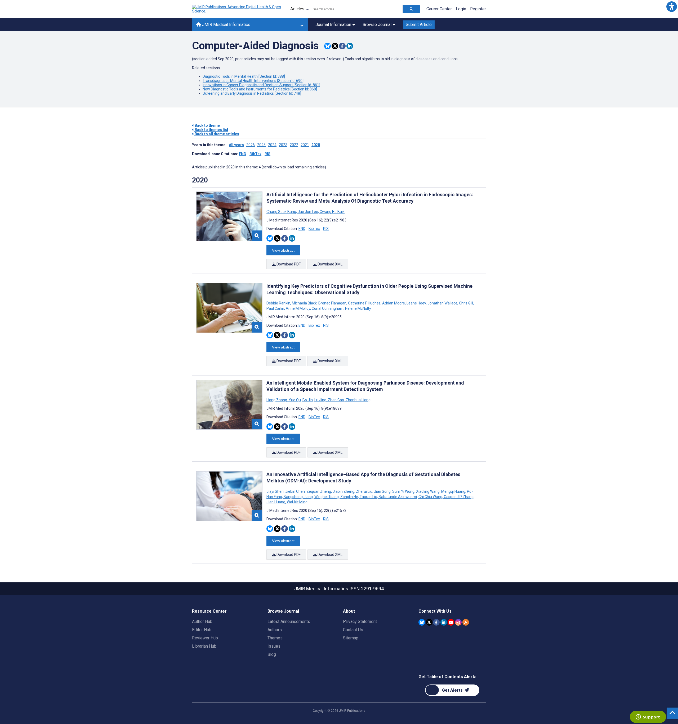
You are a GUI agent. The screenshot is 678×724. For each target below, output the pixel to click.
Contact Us (353, 629)
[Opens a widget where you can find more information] (648, 717)
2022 (294, 145)
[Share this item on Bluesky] (327, 46)
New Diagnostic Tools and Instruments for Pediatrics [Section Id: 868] (260, 89)
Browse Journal (377, 24)
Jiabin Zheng (343, 491)
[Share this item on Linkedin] (349, 46)
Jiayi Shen (275, 491)
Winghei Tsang (327, 497)
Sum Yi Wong (403, 491)
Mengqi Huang (453, 491)
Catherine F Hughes (364, 303)
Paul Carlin (275, 308)
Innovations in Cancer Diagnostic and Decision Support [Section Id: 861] (261, 85)
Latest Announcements (288, 621)
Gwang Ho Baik (332, 212)
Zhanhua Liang (358, 400)
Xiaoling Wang (427, 491)
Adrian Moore (393, 303)
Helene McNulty (357, 308)
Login (461, 8)
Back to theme (207, 125)
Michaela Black (304, 303)
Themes (275, 637)
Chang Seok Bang (281, 212)
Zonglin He (349, 497)
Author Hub (202, 621)
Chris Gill (466, 303)
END (242, 154)
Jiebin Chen (295, 491)
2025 (261, 145)
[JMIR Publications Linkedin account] (443, 622)
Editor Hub (201, 629)
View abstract (283, 250)
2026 (250, 145)
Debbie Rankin (278, 303)
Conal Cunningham (327, 308)
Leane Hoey (416, 303)
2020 (315, 145)
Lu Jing (320, 400)
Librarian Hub (204, 646)
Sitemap (350, 637)
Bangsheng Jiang (298, 497)
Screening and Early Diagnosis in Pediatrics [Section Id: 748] (252, 93)
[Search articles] (411, 9)
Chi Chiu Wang (430, 497)
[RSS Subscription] (465, 622)
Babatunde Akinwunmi (398, 497)
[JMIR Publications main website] (237, 9)
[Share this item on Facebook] (342, 46)
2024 (272, 145)
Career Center (439, 8)
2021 (305, 145)
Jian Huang (276, 502)
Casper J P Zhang (458, 497)
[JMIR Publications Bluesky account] (421, 622)
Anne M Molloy (298, 308)
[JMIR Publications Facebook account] (436, 622)
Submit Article (419, 24)
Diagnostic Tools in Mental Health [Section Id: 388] (244, 76)
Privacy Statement (360, 621)
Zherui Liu (364, 491)
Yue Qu (295, 400)
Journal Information (333, 24)
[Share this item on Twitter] (335, 46)
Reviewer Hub (205, 637)
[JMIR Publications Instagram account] (458, 622)
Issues (273, 646)
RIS (267, 154)
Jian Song (382, 491)
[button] (671, 6)
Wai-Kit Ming (296, 502)
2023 (283, 145)
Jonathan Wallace (442, 303)
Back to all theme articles (216, 134)
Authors (274, 629)
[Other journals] (302, 24)
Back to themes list (211, 130)
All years (236, 145)
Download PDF (288, 264)
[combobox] (356, 9)
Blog (271, 654)
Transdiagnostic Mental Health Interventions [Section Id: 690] (253, 80)
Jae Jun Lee (308, 212)
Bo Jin (308, 400)
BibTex (255, 154)
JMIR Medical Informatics (225, 24)
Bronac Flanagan (332, 303)
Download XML (329, 264)
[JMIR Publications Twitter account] (429, 622)
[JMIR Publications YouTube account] (451, 622)
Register (478, 8)
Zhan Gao (336, 400)
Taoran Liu (368, 497)
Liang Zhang (277, 400)
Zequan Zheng (319, 491)
